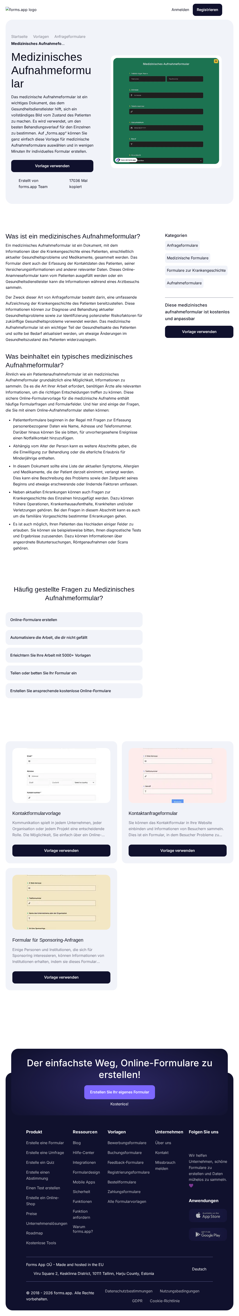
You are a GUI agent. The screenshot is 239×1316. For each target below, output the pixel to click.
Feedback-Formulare (126, 1162)
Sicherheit (81, 1191)
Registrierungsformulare (129, 1172)
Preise (31, 1213)
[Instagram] (203, 1144)
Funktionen (82, 1201)
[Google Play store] (208, 1235)
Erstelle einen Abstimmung (37, 1175)
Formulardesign (86, 1172)
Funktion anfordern (81, 1214)
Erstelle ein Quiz (40, 1162)
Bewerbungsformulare (127, 1142)
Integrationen (84, 1162)
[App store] (208, 1216)
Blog (77, 1142)
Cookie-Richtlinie (165, 1300)
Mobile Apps (84, 1182)
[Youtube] (223, 1144)
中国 (197, 1256)
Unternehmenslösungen (46, 1223)
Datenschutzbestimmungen (128, 1291)
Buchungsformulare (125, 1152)
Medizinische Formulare (187, 258)
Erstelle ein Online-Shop (42, 1200)
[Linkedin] (192, 1144)
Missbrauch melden (165, 1165)
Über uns (163, 1142)
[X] (213, 1144)
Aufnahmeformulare (184, 283)
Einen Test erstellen (43, 1188)
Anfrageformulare (182, 245)
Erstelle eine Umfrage (45, 1152)
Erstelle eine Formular (45, 1142)
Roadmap (34, 1233)
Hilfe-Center (83, 1152)
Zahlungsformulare (124, 1191)
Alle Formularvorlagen (127, 1201)
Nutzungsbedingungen (179, 1291)
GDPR (137, 1300)
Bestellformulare (122, 1182)
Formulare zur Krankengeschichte (196, 270)
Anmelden (180, 9)
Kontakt (162, 1152)
